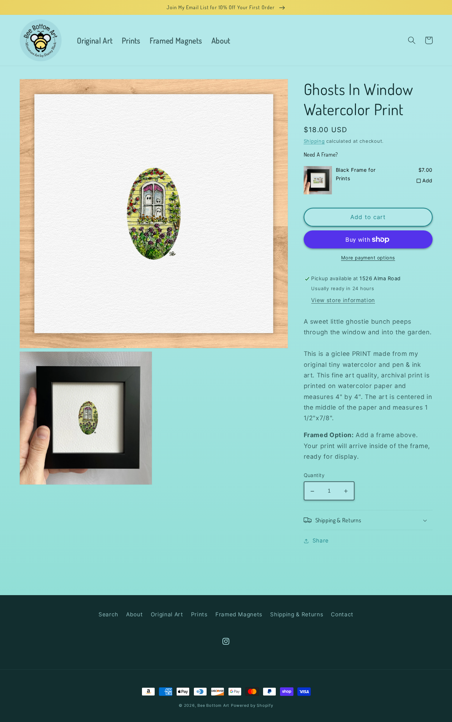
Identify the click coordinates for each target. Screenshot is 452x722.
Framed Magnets (238, 614)
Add (427, 180)
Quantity (314, 475)
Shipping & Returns (296, 614)
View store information (343, 300)
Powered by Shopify (252, 705)
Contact (342, 614)
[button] (411, 40)
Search (108, 614)
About (134, 614)
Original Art (167, 614)
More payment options (368, 258)
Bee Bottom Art (213, 705)
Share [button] (321, 540)
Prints (199, 614)
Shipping (314, 141)
